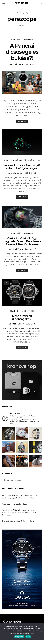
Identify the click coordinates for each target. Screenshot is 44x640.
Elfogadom (19, 637)
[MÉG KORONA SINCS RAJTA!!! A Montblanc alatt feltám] (35, 433)
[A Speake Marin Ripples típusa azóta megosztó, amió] (8, 461)
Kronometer (22, 2)
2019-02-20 (30, 249)
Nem (28, 637)
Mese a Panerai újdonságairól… (22, 317)
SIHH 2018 (29, 311)
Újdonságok (16, 160)
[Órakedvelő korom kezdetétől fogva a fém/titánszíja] (8, 447)
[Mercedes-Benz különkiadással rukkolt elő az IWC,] (8, 433)
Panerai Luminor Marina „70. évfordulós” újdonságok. (22, 166)
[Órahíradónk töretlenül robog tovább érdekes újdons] (22, 461)
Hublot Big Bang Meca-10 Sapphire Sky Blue (19, 521)
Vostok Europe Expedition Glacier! (15, 504)
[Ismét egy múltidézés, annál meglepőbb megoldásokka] (35, 461)
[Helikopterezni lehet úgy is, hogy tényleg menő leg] (35, 447)
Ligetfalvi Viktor (15, 64)
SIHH (19, 311)
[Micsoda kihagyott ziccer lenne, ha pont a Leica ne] (22, 447)
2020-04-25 (30, 173)
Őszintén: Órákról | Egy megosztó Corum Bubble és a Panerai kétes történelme (22, 241)
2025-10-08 (30, 64)
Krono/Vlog (16, 39)
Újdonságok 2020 (32, 160)
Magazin (28, 39)
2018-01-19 (31, 324)
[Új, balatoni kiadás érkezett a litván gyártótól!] (22, 433)
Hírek (5, 160)
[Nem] (41, 632)
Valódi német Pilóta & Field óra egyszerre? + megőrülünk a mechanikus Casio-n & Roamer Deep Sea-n (19, 512)
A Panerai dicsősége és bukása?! (22, 51)
